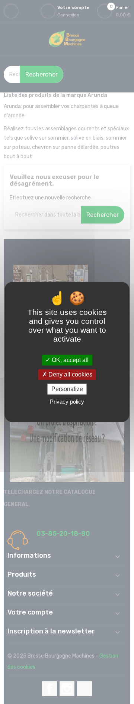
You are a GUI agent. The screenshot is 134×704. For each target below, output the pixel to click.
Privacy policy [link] (67, 402)
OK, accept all (69, 360)
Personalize (67, 389)
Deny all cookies (69, 374)
